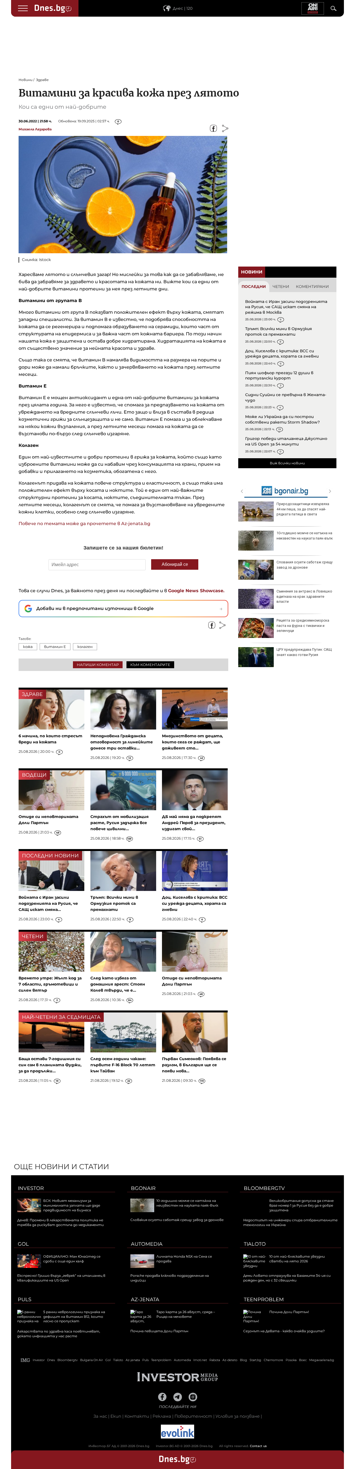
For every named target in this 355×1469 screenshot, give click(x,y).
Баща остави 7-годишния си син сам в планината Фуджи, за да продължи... (50, 1064)
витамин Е (55, 646)
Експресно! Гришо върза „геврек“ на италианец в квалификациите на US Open (61, 1277)
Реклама (162, 1416)
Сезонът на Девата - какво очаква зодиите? (284, 1331)
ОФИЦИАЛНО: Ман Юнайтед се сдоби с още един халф (71, 1258)
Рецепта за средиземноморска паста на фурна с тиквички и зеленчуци (303, 625)
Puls (24, 1299)
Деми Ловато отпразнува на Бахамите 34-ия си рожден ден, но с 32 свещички (287, 1277)
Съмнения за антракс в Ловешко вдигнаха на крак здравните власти (304, 596)
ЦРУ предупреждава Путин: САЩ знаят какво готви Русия (304, 652)
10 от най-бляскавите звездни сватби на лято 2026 (297, 1258)
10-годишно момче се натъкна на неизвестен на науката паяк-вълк (305, 535)
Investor (31, 1188)
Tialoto (255, 1244)
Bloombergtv (264, 1188)
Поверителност (193, 1416)
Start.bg (255, 1360)
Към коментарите (150, 664)
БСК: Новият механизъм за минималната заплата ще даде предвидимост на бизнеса (71, 1205)
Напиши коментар (98, 664)
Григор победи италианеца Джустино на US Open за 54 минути (286, 441)
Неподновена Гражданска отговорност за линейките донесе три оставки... (121, 742)
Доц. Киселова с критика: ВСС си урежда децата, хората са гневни (282, 353)
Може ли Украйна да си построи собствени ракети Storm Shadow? (282, 419)
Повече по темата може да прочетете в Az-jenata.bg (84, 523)
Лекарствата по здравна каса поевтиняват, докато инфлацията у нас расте (58, 1333)
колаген (85, 646)
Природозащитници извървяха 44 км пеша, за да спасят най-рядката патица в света (303, 509)
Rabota (214, 1360)
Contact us (258, 1446)
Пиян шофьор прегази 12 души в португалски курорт (279, 375)
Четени (281, 286)
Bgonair (143, 1188)
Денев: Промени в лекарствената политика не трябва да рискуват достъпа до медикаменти (60, 1222)
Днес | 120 (182, 8)
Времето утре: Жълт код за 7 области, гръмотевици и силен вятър (50, 984)
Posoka (291, 1360)
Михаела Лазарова (35, 129)
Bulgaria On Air (91, 1360)
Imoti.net (200, 1360)
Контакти (137, 1416)
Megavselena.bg (321, 1360)
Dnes (51, 1360)
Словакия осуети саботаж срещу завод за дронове (305, 564)
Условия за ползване (237, 1416)
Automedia (147, 1244)
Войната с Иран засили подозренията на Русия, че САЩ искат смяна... (48, 903)
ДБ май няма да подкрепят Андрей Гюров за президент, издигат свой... (193, 822)
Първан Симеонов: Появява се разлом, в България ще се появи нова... (194, 1064)
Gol (23, 1244)
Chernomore (273, 1360)
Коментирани (312, 286)
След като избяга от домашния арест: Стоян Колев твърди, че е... (117, 984)
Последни (254, 286)
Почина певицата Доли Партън (159, 1331)
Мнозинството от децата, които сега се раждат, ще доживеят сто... (192, 742)
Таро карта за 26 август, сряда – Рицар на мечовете (185, 1314)
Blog (243, 1360)
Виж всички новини (287, 463)
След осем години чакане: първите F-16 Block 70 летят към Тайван (122, 1064)
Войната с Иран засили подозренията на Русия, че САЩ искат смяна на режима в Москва (286, 307)
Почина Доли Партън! (289, 1312)
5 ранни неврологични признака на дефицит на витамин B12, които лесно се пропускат (74, 1316)
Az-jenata (145, 1299)
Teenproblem (264, 1299)
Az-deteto (229, 1360)
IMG (25, 1360)
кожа (28, 646)
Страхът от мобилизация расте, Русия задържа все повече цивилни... (119, 822)
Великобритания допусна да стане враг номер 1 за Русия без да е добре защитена (301, 1205)
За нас (100, 1416)
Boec (303, 1360)
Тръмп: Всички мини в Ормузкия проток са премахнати (278, 331)
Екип (115, 1416)
